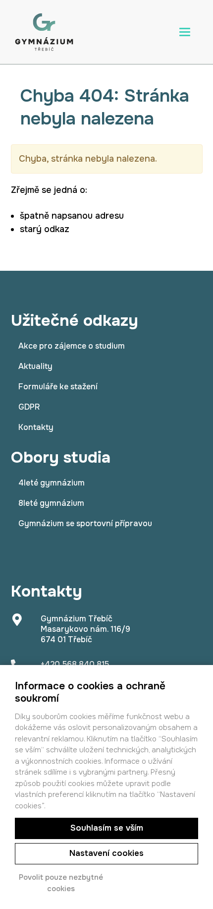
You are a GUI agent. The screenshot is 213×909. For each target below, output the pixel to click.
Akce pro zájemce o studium (71, 346)
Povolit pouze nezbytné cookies (61, 883)
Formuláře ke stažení (58, 386)
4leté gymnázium (51, 483)
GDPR (29, 407)
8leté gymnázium (51, 503)
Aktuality (35, 366)
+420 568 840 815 (75, 664)
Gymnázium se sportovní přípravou (85, 523)
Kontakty (35, 427)
